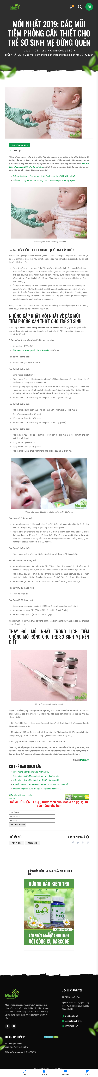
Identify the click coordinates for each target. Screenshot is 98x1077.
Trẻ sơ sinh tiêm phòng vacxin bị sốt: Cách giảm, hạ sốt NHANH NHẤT (44, 176)
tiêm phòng (16, 843)
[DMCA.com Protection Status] (51, 1037)
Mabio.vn (84, 760)
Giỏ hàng (87, 1074)
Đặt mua (44, 1074)
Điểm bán (65, 1074)
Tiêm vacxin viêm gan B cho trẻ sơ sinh (31, 350)
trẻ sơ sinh (32, 843)
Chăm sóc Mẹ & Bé (20, 145)
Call (24, 1074)
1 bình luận (16, 151)
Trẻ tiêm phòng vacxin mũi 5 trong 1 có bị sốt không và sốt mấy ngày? (44, 180)
